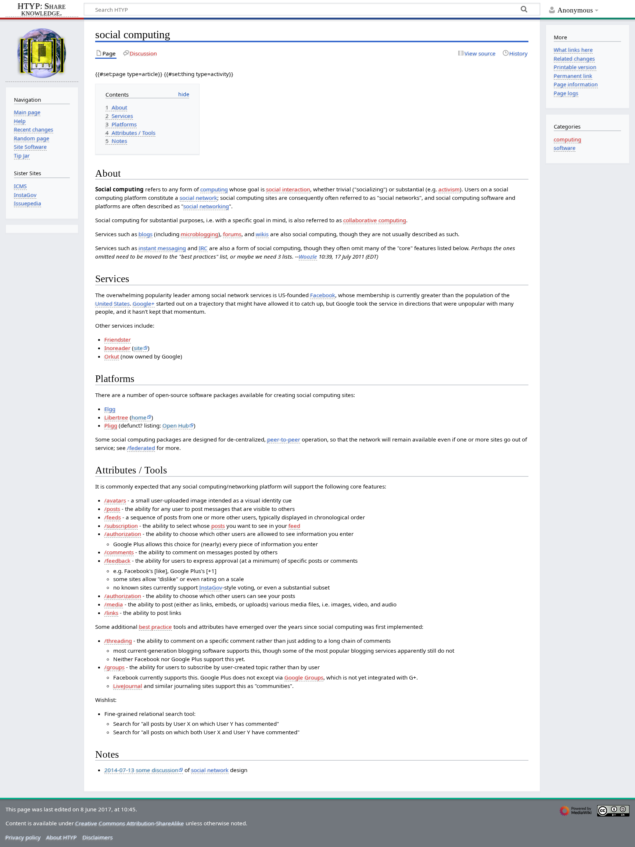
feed (294, 525)
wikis (262, 234)
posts (218, 525)
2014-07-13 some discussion (141, 770)
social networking (206, 206)
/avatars (115, 500)
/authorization (122, 533)
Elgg (109, 408)
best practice (155, 626)
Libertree (116, 417)
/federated (141, 447)
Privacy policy (23, 837)
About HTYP (61, 837)
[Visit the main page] (42, 53)
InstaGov (210, 587)
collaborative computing (374, 220)
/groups (114, 667)
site (138, 348)
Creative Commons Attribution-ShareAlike (129, 823)
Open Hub (175, 425)
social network (198, 197)
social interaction (288, 189)
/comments (119, 552)
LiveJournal (127, 685)
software (564, 147)
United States (112, 303)
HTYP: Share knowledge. (42, 10)
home (139, 417)
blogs (146, 234)
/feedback (117, 560)
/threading (118, 640)
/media (113, 604)
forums (232, 234)
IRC (203, 248)
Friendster (117, 339)
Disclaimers (98, 837)
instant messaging (162, 248)
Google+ (144, 303)
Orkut (111, 356)
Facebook (322, 295)
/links (111, 612)
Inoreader (117, 348)
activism (449, 189)
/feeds (112, 517)
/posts (112, 508)
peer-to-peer (283, 439)
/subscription (121, 525)
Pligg (110, 425)
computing (214, 189)
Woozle (308, 256)
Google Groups (303, 677)
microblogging (199, 234)
